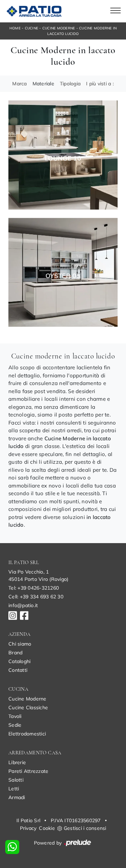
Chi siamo (19, 644)
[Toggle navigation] (115, 11)
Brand (15, 652)
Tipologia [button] (70, 83)
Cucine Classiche (28, 707)
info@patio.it (23, 605)
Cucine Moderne (58, 28)
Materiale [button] (43, 83)
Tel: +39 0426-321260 (33, 588)
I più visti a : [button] (100, 83)
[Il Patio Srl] (33, 11)
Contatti (17, 670)
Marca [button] (19, 83)
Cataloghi (19, 661)
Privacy (28, 828)
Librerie (17, 762)
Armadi (16, 797)
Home (15, 28)
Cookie (47, 828)
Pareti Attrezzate (28, 771)
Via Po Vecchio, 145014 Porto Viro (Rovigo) (38, 575)
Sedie (14, 725)
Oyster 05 (63, 276)
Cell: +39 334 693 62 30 (35, 596)
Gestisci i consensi (85, 828)
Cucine (31, 28)
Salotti (15, 780)
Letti (13, 788)
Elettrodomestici (27, 734)
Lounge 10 (63, 158)
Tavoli (15, 716)
